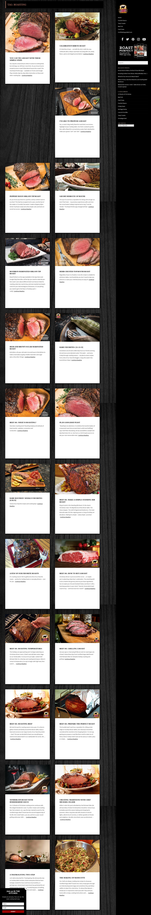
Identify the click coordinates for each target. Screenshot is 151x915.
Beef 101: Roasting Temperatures (26, 649)
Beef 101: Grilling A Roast (72, 649)
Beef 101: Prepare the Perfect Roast (77, 724)
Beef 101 (120, 26)
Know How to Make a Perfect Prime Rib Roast (131, 70)
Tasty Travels (121, 23)
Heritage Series (122, 109)
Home (119, 17)
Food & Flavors (122, 20)
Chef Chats (121, 29)
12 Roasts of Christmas (124, 94)
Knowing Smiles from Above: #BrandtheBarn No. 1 (132, 73)
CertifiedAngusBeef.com (125, 32)
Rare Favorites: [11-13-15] (71, 347)
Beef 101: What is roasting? (23, 422)
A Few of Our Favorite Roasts (24, 573)
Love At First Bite (123, 112)
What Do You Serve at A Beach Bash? (128, 76)
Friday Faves (121, 106)
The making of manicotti (72, 878)
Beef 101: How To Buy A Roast (73, 573)
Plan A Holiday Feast (70, 422)
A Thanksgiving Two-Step (22, 875)
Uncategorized (122, 118)
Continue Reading (27, 75)
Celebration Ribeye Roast (72, 46)
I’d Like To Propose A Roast (73, 121)
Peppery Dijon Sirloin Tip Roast (25, 196)
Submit (13, 911)
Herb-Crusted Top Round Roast (75, 271)
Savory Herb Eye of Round (72, 196)
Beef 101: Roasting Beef (21, 724)
